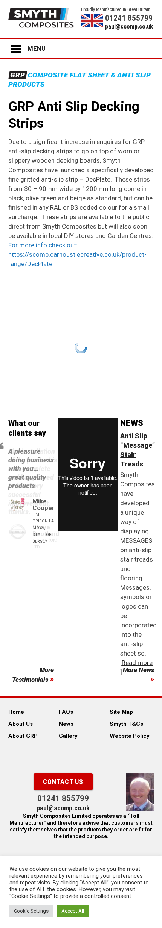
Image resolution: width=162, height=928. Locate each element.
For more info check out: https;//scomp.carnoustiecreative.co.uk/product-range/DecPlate (77, 254)
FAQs (66, 711)
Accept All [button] (72, 911)
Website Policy (130, 736)
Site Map (121, 711)
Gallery (68, 736)
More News (138, 670)
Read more (137, 662)
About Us (20, 724)
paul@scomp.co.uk (129, 26)
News (66, 724)
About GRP (23, 736)
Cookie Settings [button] (31, 911)
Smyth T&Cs (126, 724)
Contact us (63, 782)
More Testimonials (33, 674)
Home (16, 711)
